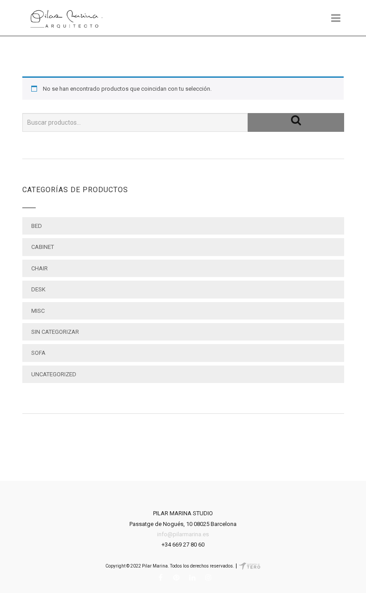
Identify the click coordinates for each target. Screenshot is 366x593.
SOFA (38, 352)
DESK (38, 289)
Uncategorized (53, 374)
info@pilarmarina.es (183, 534)
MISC (38, 310)
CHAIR (39, 268)
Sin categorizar (55, 331)
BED (36, 226)
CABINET (42, 247)
